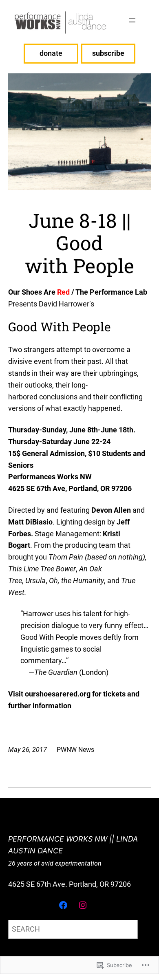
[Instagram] (83, 905)
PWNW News (75, 750)
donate (51, 53)
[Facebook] (63, 905)
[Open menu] (132, 20)
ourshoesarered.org (58, 694)
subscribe (108, 53)
